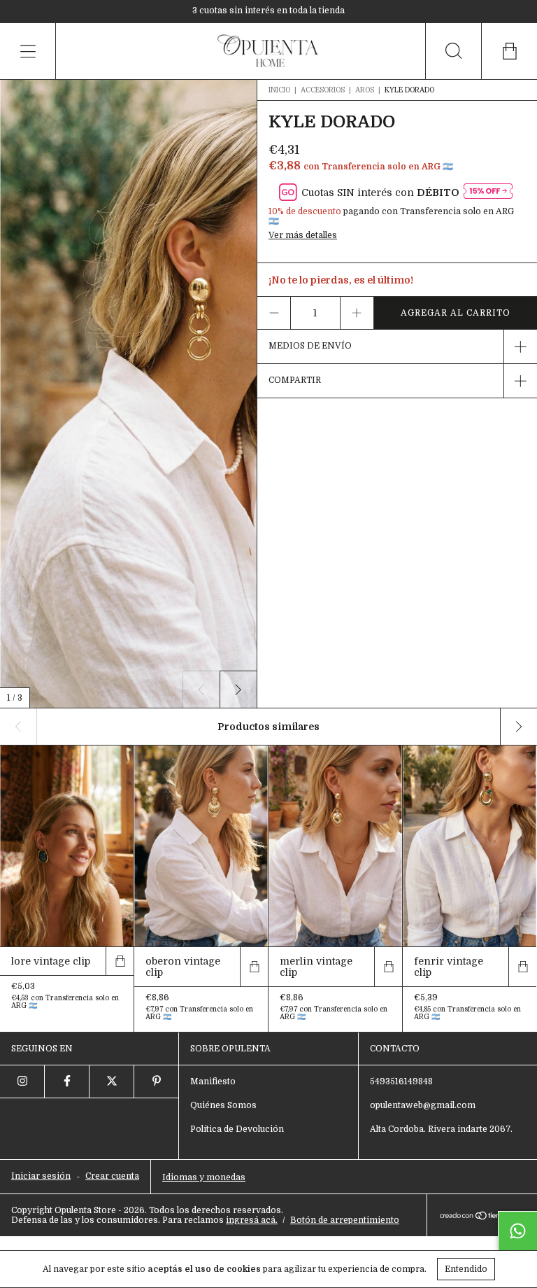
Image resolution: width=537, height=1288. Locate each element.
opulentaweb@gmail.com (422, 1105)
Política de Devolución (237, 1129)
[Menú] (28, 51)
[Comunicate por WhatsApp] (517, 1230)
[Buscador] (453, 51)
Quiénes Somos (223, 1105)
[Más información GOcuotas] (488, 192)
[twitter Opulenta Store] (112, 1081)
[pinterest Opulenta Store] (157, 1081)
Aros (365, 90)
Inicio (279, 90)
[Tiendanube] (482, 1216)
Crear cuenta (112, 1176)
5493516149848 (401, 1081)
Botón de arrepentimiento (344, 1220)
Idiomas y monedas (203, 1177)
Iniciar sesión (41, 1176)
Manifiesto (213, 1081)
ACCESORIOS (323, 90)
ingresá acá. (252, 1220)
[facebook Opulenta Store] (67, 1081)
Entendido (466, 1269)
